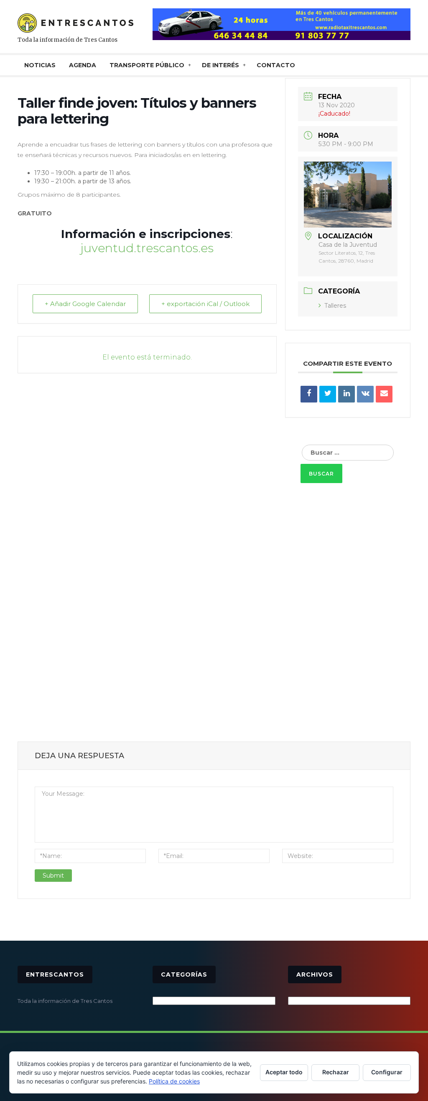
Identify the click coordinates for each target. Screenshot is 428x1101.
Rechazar (335, 1072)
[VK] (365, 394)
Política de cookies (174, 1081)
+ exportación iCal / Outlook (205, 304)
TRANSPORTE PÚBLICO (147, 65)
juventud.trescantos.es (147, 248)
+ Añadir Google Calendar (85, 304)
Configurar (387, 1072)
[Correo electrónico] (384, 394)
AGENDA (82, 65)
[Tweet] (327, 394)
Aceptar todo (284, 1072)
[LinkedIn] (346, 394)
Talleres (335, 305)
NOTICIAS (40, 65)
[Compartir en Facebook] (309, 394)
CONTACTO (276, 65)
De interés (220, 65)
